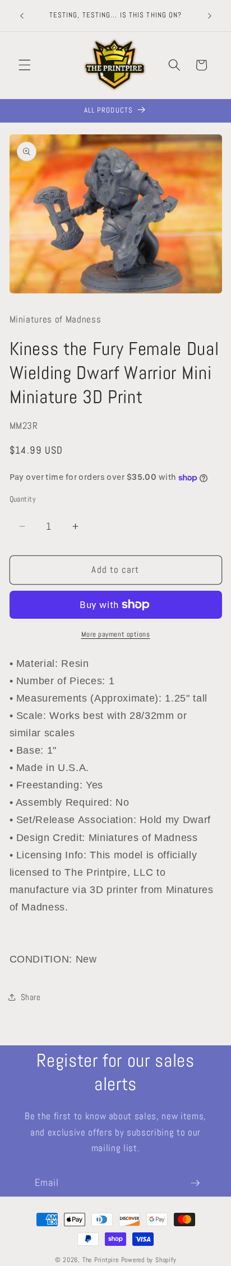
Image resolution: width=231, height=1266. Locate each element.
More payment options (115, 634)
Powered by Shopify (149, 1259)
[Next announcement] (209, 15)
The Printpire (100, 1259)
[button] (24, 65)
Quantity (23, 499)
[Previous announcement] (22, 15)
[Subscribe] (195, 1183)
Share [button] (31, 997)
